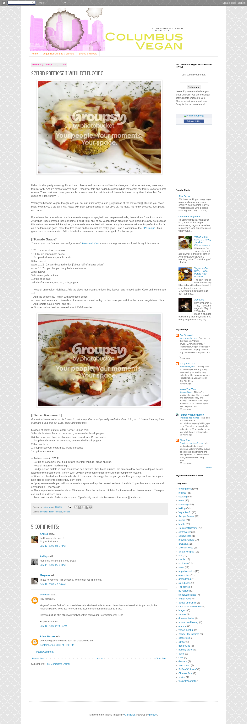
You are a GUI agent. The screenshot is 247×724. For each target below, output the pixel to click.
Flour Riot (185, 440)
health (181, 524)
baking (182, 508)
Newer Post (38, 658)
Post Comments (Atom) (58, 664)
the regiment (185, 488)
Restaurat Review (187, 528)
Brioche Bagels (187, 366)
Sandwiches (184, 536)
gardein (182, 626)
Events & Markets (88, 53)
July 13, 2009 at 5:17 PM (53, 546)
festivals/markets (187, 681)
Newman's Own (90, 243)
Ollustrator (129, 714)
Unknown (45, 594)
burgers (182, 610)
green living (184, 579)
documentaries (186, 618)
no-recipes (184, 590)
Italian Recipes (55, 512)
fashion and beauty (188, 622)
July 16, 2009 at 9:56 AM (53, 584)
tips (180, 555)
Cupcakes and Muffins (190, 606)
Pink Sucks (184, 196)
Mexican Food (185, 547)
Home (34, 53)
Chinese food (185, 673)
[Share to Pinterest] (90, 507)
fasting (181, 677)
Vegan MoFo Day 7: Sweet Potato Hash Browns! (201, 272)
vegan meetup (186, 630)
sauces (182, 614)
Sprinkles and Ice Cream (191, 443)
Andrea (44, 534)
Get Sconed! (186, 335)
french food (184, 665)
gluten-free (184, 575)
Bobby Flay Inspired (188, 634)
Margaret (45, 575)
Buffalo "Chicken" (187, 669)
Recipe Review (186, 516)
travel (181, 567)
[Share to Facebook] (87, 507)
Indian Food (184, 598)
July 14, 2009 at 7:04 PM (53, 565)
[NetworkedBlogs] (194, 115)
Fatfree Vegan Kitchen (192, 414)
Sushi (181, 653)
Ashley (44, 556)
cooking (43, 512)
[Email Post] (69, 507)
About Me (199, 299)
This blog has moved (190, 418)
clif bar (181, 642)
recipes (66, 512)
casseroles (184, 638)
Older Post (161, 658)
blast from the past (189, 338)
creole (181, 559)
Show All (208, 467)
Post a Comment (44, 651)
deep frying (184, 645)
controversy (184, 532)
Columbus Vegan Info (189, 216)
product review (186, 539)
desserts (182, 661)
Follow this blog (194, 121)
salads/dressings (187, 594)
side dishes (184, 583)
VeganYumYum (188, 389)
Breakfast (183, 543)
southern (183, 563)
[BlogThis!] (79, 507)
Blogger (153, 714)
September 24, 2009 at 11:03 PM (57, 645)
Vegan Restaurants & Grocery (58, 53)
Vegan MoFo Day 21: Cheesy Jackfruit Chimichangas (202, 241)
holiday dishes (186, 649)
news (181, 500)
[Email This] (76, 507)
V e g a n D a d (187, 363)
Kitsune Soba (186, 392)
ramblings (183, 504)
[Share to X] (83, 507)
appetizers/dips (186, 571)
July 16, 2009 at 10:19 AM (53, 626)
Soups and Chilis (187, 602)
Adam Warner (47, 636)
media (181, 520)
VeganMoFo (184, 512)
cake (181, 657)
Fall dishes (184, 587)
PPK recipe (148, 228)
